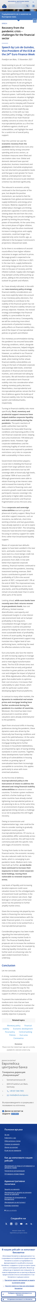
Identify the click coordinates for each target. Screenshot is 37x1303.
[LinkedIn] (11, 1224)
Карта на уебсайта (11, 1210)
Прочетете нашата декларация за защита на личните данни (20, 1282)
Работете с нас (10, 1138)
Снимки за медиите (12, 1144)
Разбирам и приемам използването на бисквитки (20, 1294)
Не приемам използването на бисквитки (19, 1299)
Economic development (23, 1029)
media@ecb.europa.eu (19, 1095)
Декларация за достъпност (15, 1202)
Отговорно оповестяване (14, 1174)
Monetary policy (13, 1026)
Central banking (25, 1032)
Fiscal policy (10, 1032)
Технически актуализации (14, 1171)
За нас (6, 1135)
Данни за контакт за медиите (12, 1112)
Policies (12, 1035)
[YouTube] (21, 1224)
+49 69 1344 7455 (17, 1091)
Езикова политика (11, 1206)
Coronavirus (18, 1038)
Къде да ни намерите (12, 1150)
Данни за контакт (11, 1147)
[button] (33, 2)
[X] (6, 1224)
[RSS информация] (31, 1224)
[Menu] (33, 6)
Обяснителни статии (12, 1141)
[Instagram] (16, 1224)
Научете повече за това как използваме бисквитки (19, 1287)
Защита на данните (11, 1189)
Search (27, 5)
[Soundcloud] (26, 1224)
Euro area (24, 1035)
